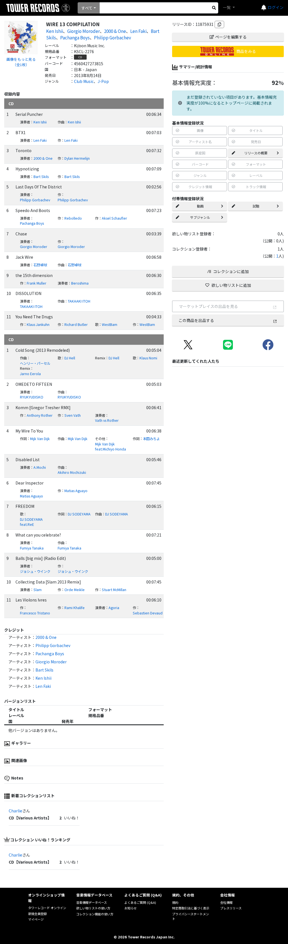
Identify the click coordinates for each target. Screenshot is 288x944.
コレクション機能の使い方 (94, 914)
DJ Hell (69, 358)
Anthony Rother (40, 415)
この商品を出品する (196, 320)
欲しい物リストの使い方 (93, 908)
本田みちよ (151, 438)
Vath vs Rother (107, 420)
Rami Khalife (74, 607)
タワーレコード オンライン (47, 907)
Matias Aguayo (31, 496)
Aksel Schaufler (114, 218)
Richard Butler (76, 324)
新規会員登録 (37, 913)
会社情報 (226, 902)
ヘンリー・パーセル (35, 363)
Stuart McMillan (114, 589)
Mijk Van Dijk (40, 438)
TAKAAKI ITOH (31, 306)
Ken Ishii (54, 31)
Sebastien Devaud (148, 613)
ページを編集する (231, 37)
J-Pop (103, 81)
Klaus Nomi (148, 358)
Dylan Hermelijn (77, 158)
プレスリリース (231, 908)
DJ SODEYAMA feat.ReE (31, 522)
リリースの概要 (255, 152)
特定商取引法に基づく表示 (190, 908)
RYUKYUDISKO (31, 397)
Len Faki (138, 31)
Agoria (114, 607)
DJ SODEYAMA (79, 514)
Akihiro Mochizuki (72, 472)
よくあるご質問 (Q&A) (140, 902)
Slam (37, 589)
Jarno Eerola (30, 373)
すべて (87, 8)
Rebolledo (73, 218)
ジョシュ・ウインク (35, 571)
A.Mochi (39, 467)
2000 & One (115, 31)
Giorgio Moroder (83, 31)
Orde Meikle (74, 589)
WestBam (109, 324)
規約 (175, 902)
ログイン (276, 7)
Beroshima (80, 283)
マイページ (36, 919)
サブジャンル (200, 217)
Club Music (84, 81)
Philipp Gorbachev (112, 37)
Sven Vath (72, 415)
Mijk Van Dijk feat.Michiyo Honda (110, 446)
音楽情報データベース (91, 902)
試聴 (256, 206)
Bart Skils (41, 176)
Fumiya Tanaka (32, 548)
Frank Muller (36, 283)
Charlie (15, 811)
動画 (200, 206)
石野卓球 (40, 264)
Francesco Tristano (35, 613)
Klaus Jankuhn (38, 324)
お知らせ (130, 908)
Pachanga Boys (75, 37)
